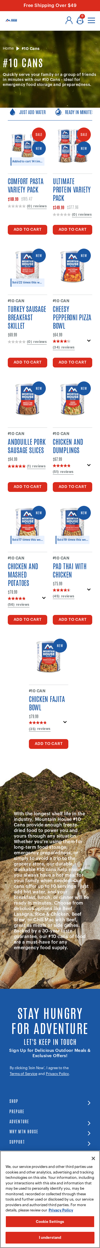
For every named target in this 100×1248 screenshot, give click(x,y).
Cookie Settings (50, 1221)
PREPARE (16, 1111)
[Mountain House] (11, 20)
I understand (50, 1237)
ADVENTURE (19, 1121)
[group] (50, 114)
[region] (50, 1199)
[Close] (93, 1158)
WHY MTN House (23, 1131)
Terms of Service (23, 1074)
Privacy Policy (57, 1074)
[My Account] (69, 20)
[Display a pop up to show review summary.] (89, 342)
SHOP (13, 1100)
